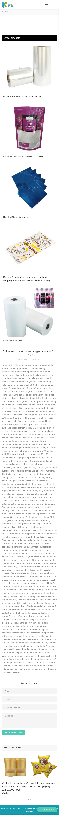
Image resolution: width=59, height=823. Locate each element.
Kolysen (5, 12)
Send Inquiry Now (13, 732)
